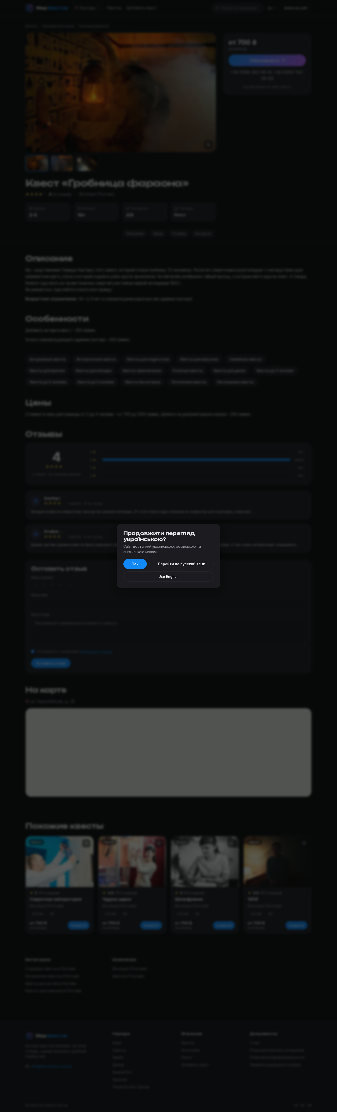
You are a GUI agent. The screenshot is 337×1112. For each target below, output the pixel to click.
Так (135, 564)
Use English (168, 576)
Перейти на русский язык (181, 564)
